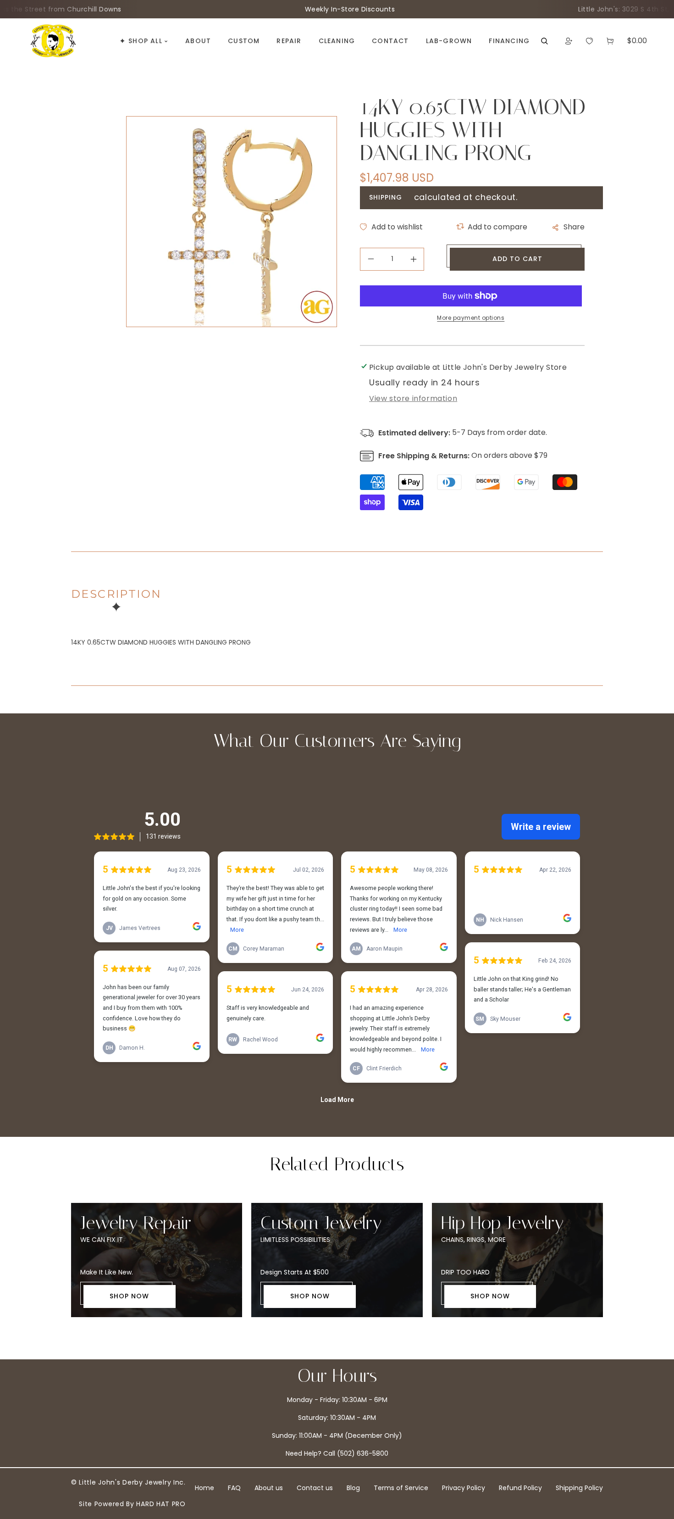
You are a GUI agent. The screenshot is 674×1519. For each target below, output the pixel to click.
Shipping (385, 197)
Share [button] (574, 227)
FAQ (234, 1487)
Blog (353, 1487)
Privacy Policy (463, 1487)
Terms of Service (401, 1487)
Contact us (315, 1487)
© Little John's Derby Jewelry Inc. (128, 1482)
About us (268, 1487)
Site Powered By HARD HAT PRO (132, 1503)
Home (204, 1487)
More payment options (470, 318)
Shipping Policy (579, 1487)
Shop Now (129, 1296)
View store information (413, 398)
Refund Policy (520, 1487)
